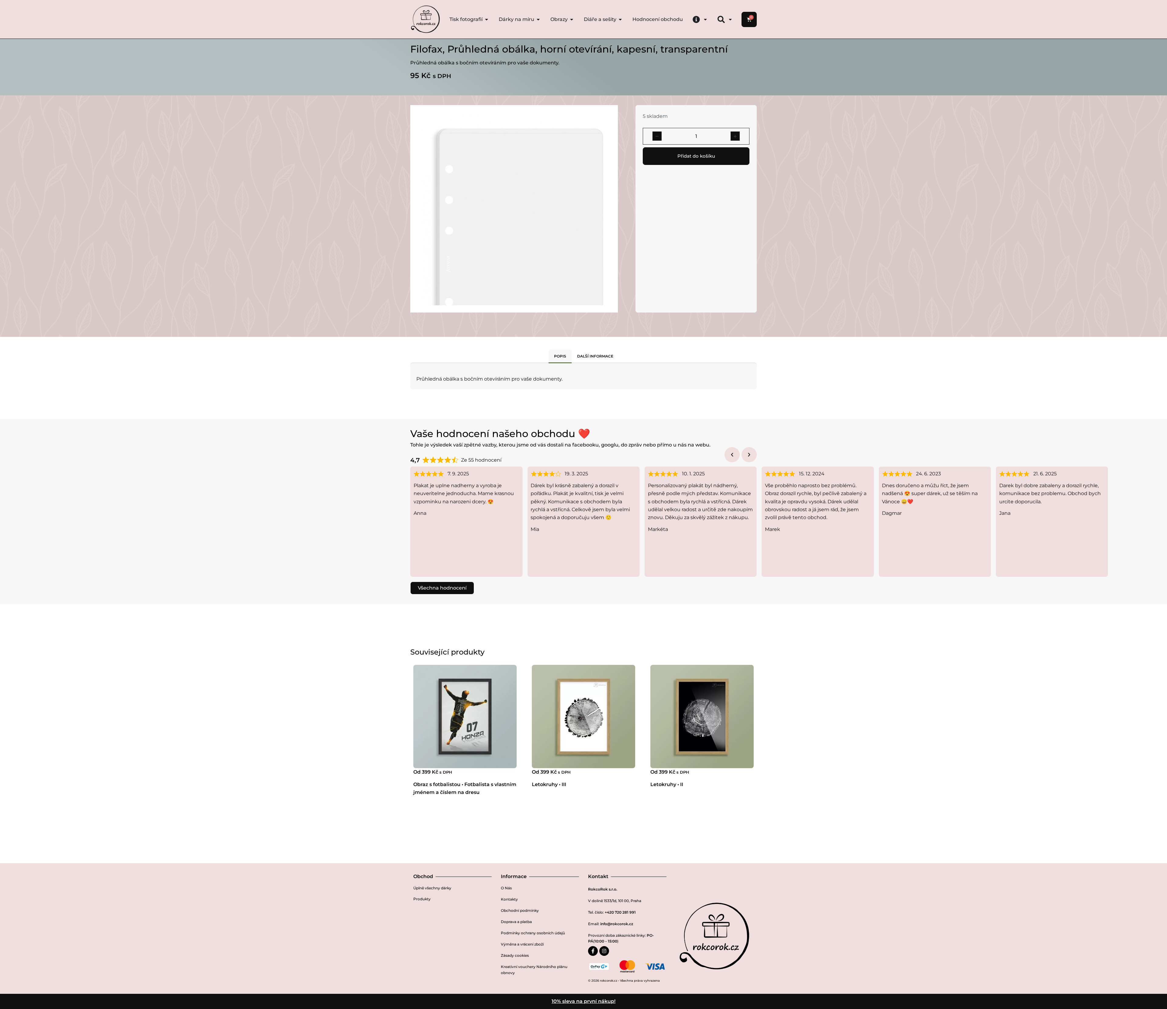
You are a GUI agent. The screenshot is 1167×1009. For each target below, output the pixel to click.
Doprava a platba (516, 921)
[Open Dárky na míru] (538, 19)
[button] (732, 454)
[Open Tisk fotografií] (486, 19)
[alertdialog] (583, 1001)
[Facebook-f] (593, 951)
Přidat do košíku (696, 156)
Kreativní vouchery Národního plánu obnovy (534, 969)
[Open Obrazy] (571, 19)
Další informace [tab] (595, 356)
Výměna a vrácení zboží (522, 944)
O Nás (506, 888)
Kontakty (509, 899)
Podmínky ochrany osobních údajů (533, 933)
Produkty (422, 899)
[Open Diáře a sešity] (620, 19)
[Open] (705, 19)
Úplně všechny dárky (432, 888)
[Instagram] (604, 951)
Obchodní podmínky (520, 910)
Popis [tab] (560, 356)
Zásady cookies (515, 955)
